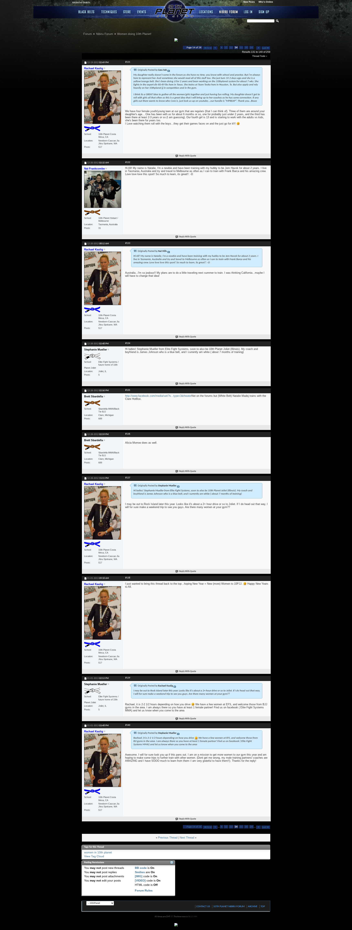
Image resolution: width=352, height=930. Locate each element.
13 (231, 47)
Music (142, 11)
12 (225, 47)
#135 (127, 390)
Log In (248, 11)
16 (246, 47)
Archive (252, 906)
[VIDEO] (140, 880)
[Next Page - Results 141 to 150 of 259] (258, 48)
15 (241, 47)
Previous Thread (167, 837)
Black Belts (86, 11)
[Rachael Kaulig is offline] (102, 99)
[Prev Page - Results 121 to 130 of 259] (215, 48)
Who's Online (265, 2)
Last (264, 48)
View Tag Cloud (94, 856)
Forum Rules (144, 890)
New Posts (249, 2)
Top (263, 906)
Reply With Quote (187, 156)
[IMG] (138, 876)
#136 (127, 434)
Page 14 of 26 (194, 47)
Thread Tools (258, 56)
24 (251, 47)
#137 (127, 478)
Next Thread (187, 837)
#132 (127, 162)
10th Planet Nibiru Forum (229, 906)
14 (236, 47)
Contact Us (203, 906)
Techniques (109, 11)
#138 (127, 578)
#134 (127, 343)
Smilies (140, 872)
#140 (127, 725)
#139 (127, 678)
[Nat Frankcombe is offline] (102, 191)
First (209, 48)
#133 (127, 243)
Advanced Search (81, 2)
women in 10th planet (98, 852)
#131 (127, 62)
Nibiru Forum (228, 11)
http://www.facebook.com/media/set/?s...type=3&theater (158, 395)
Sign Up (264, 11)
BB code (141, 867)
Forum (87, 33)
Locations (206, 11)
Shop (127, 11)
